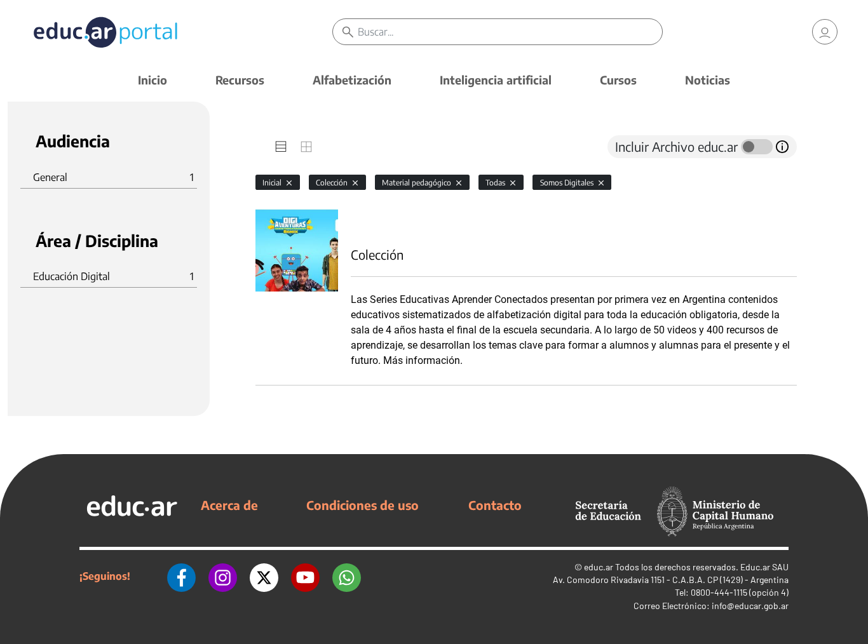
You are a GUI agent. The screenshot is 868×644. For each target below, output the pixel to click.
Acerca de (229, 505)
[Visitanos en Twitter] (264, 576)
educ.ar (598, 566)
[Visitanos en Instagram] (222, 576)
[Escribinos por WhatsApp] (346, 576)
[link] (824, 31)
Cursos (618, 79)
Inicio (152, 79)
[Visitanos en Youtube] (305, 576)
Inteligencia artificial (496, 79)
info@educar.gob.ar (750, 605)
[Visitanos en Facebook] (181, 576)
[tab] (281, 146)
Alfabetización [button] (352, 79)
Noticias (707, 79)
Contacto (495, 505)
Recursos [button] (239, 79)
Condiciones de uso (362, 505)
